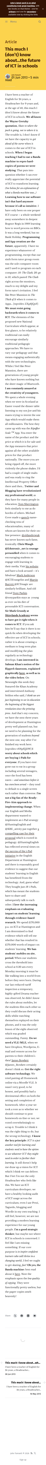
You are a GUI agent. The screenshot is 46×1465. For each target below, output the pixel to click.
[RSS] (32, 1453)
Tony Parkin (20, 593)
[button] (39, 21)
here (17, 1274)
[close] (43, 9)
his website (32, 566)
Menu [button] (13, 21)
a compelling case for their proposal (22, 833)
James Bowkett (20, 1060)
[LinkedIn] (28, 1316)
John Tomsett (16, 75)
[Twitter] (15, 1316)
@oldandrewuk (31, 535)
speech (25, 517)
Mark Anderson (26, 575)
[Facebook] (22, 1316)
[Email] (35, 1316)
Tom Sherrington (28, 504)
